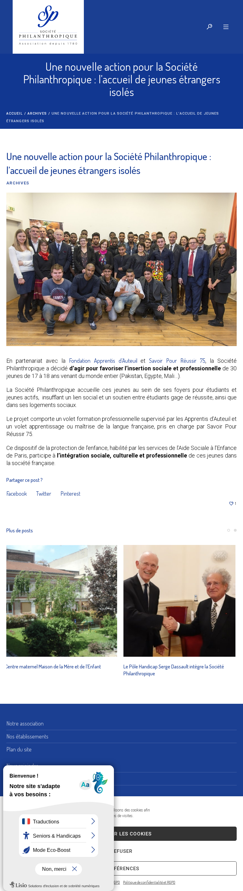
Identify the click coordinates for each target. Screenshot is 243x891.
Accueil (14, 113)
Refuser (121, 851)
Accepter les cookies (121, 834)
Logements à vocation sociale (154, 666)
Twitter (43, 493)
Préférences (121, 868)
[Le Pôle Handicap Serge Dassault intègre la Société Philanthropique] (62, 601)
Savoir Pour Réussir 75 (177, 360)
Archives (37, 113)
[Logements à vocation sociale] (181, 601)
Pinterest (70, 493)
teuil (132, 360)
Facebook (16, 493)
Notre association (25, 723)
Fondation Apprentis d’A (97, 360)
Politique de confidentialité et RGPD (149, 882)
